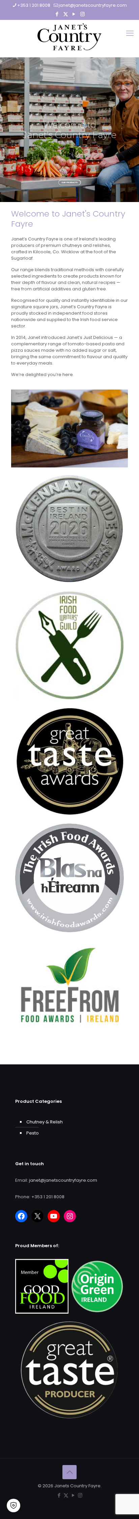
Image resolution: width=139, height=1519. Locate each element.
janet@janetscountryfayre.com (93, 5)
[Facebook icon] (57, 14)
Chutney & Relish (44, 1122)
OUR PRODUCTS (69, 182)
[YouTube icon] (74, 14)
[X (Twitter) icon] (65, 14)
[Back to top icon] (69, 1472)
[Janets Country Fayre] (69, 36)
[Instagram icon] (82, 14)
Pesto (32, 1133)
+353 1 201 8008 (33, 5)
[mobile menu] (130, 33)
